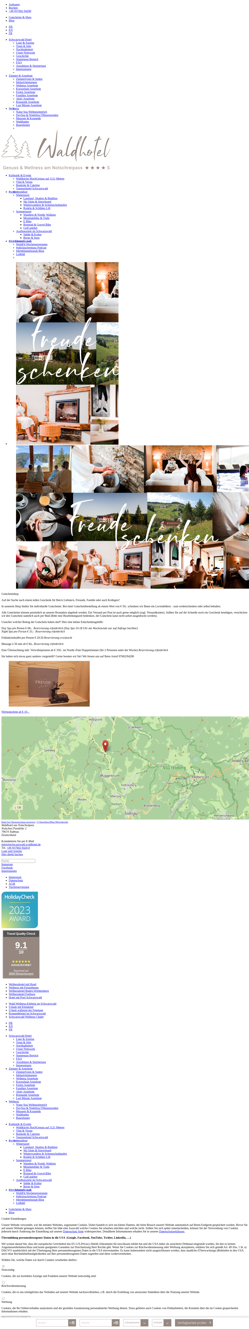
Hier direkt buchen (12, 854)
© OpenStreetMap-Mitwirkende (52, 822)
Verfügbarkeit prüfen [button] (192, 1323)
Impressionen (9, 870)
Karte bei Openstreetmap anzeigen (18, 822)
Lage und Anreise (11, 851)
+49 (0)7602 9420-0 (18, 847)
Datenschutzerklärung (171, 1231)
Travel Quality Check (21, 933)
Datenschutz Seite (73, 1231)
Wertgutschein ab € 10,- (15, 711)
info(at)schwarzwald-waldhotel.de (21, 844)
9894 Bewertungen (21, 973)
